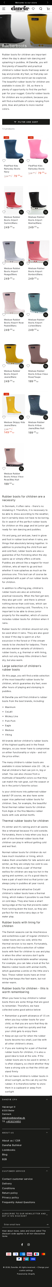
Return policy (10, 1192)
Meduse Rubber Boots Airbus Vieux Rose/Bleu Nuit (14, 476)
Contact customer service (17, 1178)
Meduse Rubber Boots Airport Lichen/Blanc (36, 322)
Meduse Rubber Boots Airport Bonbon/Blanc (36, 271)
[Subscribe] (48, 1224)
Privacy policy (10, 1197)
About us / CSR (11, 1140)
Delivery (7, 1183)
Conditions (8, 1188)
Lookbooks (8, 1149)
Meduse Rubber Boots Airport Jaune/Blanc (12, 374)
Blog (4, 1154)
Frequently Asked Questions (18, 1202)
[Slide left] (4, 2)
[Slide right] (47, 2)
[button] (40, 8)
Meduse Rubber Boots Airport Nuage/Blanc (12, 271)
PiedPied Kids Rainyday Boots (36, 167)
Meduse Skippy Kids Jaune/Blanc (14, 423)
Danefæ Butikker (12, 1145)
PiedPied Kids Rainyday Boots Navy (12, 168)
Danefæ (14, 1267)
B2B (4, 1159)
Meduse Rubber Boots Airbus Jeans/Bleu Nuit (36, 425)
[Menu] (4, 8)
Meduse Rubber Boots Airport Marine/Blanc (36, 220)
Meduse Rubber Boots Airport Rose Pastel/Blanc (14, 322)
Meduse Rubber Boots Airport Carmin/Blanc (12, 220)
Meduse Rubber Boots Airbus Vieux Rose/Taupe (38, 374)
